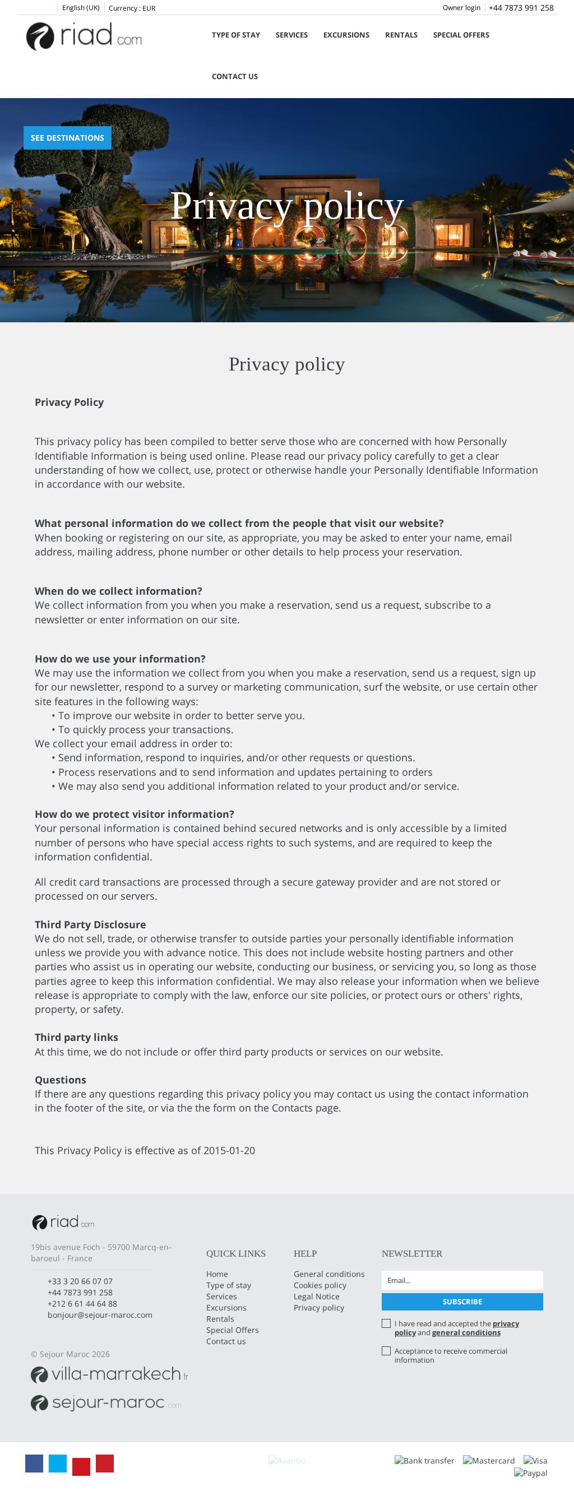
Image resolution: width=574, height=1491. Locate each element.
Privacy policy (319, 1307)
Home (217, 1273)
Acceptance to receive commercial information (451, 1355)
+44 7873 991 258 (521, 7)
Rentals (401, 35)
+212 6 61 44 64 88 (82, 1303)
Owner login (461, 7)
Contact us (235, 76)
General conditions (329, 1273)
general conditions (466, 1332)
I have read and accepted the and (457, 1328)
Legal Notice (317, 1296)
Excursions (346, 35)
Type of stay (236, 35)
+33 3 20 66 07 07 (80, 1281)
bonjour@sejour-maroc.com (100, 1314)
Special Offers (461, 35)
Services (292, 35)
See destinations (67, 137)
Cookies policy (320, 1285)
